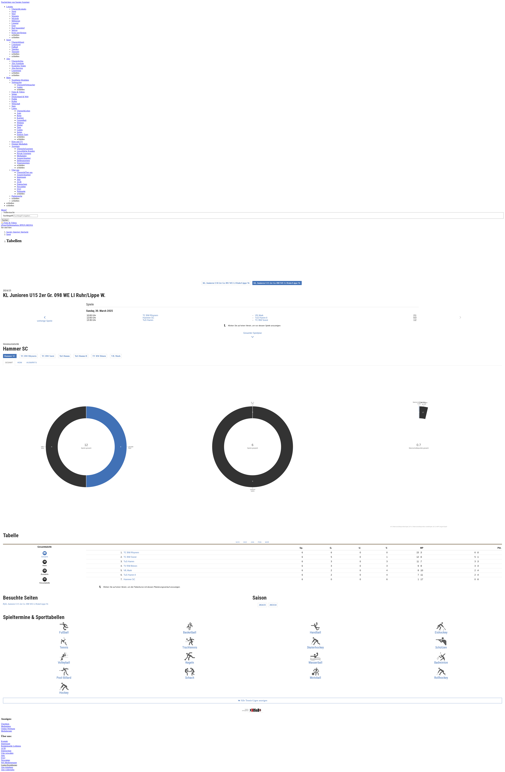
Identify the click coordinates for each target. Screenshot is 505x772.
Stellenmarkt (12, 225)
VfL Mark (259, 315)
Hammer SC (148, 318)
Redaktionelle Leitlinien (11, 746)
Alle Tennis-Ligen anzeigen (253, 700)
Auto (19, 113)
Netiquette (21, 191)
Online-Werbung (8, 729)
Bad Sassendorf (18, 28)
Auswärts (31, 362)
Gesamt (9, 362)
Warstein (15, 16)
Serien (19, 132)
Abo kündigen (7, 767)
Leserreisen (16, 70)
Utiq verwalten (7, 753)
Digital (19, 125)
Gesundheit (21, 120)
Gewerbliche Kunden (26, 151)
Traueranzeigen (23, 163)
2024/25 (262, 605)
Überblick (5, 724)
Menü (3, 210)
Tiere (19, 127)
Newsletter (21, 186)
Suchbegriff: (8, 216)
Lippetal (15, 23)
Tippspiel (15, 52)
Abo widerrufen (7, 770)
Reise (19, 115)
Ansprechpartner (24, 158)
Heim (19, 362)
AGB (19, 182)
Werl (14, 14)
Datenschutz (22, 184)
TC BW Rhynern (150, 315)
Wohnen (20, 123)
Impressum (21, 177)
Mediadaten (22, 156)
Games (20, 130)
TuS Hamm (148, 320)
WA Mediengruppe (9, 762)
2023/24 (273, 605)
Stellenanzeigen (23, 160)
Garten (19, 87)
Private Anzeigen (24, 153)
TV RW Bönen (99, 356)
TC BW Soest (261, 320)
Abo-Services (17, 68)
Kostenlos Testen (19, 66)
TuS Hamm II (261, 318)
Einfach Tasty (22, 134)
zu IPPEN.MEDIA (25, 225)
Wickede (15, 18)
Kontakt (4, 741)
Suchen (5, 220)
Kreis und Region (19, 33)
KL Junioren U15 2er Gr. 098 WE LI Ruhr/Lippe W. (27, 604)
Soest (14, 11)
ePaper (4, 225)
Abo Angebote (18, 63)
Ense (14, 25)
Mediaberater (6, 731)
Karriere (20, 118)
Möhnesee (16, 21)
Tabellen (15, 49)
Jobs (19, 179)
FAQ (19, 189)
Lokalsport (16, 44)
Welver (14, 30)
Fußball (15, 47)
